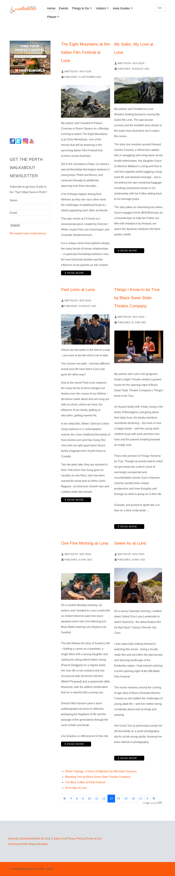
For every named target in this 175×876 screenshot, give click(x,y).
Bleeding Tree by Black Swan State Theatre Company (98, 776)
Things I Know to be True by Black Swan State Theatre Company (137, 297)
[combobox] (159, 7)
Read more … (77, 273)
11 (96, 798)
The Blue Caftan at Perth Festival (85, 782)
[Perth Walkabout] (23, 9)
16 (133, 798)
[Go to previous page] (71, 798)
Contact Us (58, 838)
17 (140, 798)
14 (118, 798)
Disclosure (14, 844)
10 (89, 798)
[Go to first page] (64, 798)
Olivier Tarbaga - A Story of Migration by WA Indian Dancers (101, 771)
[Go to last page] (153, 798)
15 (125, 798)
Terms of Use (94, 838)
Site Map (28, 844)
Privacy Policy (75, 838)
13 (111, 798)
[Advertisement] (31, 105)
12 (103, 798)
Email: (13, 212)
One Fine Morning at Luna (84, 543)
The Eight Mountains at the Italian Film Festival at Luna (85, 52)
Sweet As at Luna (130, 543)
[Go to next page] (147, 798)
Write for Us (41, 838)
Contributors (24, 838)
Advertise (42, 844)
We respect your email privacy (28, 233)
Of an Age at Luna (76, 787)
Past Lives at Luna (78, 289)
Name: (14, 200)
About (11, 838)
